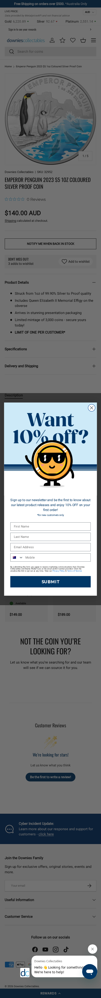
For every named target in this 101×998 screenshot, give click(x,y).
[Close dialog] (91, 407)
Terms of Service (74, 571)
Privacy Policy (59, 571)
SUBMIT (50, 581)
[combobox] (17, 557)
